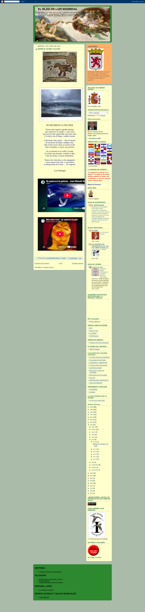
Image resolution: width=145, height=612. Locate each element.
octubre (94, 467)
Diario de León (93, 331)
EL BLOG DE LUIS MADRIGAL (57, 9)
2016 (91, 473)
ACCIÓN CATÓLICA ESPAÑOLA (99, 357)
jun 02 (95, 442)
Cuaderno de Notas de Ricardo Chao (50, 572)
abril (93, 434)
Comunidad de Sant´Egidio (97, 360)
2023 (91, 491)
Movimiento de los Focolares (98, 375)
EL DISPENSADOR (98, 205)
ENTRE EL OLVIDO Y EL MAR (49, 49)
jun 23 (95, 456)
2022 (91, 488)
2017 (91, 476)
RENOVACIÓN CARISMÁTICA (98, 380)
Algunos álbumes (94, 321)
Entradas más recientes (42, 263)
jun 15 (95, 454)
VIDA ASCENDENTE (95, 383)
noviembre (95, 470)
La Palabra (103, 249)
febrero (94, 429)
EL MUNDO (93, 333)
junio (93, 439)
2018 (91, 478)
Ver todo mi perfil (95, 138)
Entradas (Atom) (49, 267)
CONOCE (92, 392)
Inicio (60, 263)
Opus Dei (92, 378)
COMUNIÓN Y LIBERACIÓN (98, 363)
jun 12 (95, 451)
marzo (94, 432)
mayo (93, 437)
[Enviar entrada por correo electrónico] (80, 258)
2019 (91, 481)
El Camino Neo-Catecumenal (98, 365)
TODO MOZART (44, 597)
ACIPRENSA (93, 389)
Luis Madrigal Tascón (96, 131)
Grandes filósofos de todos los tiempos (51, 582)
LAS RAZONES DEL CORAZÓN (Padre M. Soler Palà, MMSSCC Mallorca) (100, 246)
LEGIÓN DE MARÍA (95, 368)
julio (93, 462)
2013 (91, 420)
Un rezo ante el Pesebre (104, 233)
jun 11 (95, 449)
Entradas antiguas (77, 263)
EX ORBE (95, 230)
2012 (91, 417)
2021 (91, 486)
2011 (91, 414)
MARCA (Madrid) (94, 349)
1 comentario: (73, 258)
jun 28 (95, 459)
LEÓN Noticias (94, 336)
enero (93, 427)
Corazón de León (97, 267)
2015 (91, 425)
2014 (91, 422)
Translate (102, 115)
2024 (91, 493)
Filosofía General (44, 581)
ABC (90, 328)
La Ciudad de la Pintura (46, 590)
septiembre (95, 465)
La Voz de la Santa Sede (97, 400)
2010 (91, 412)
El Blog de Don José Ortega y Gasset (50, 579)
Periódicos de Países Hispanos (99, 342)
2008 (91, 407)
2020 (91, 483)
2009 (91, 409)
